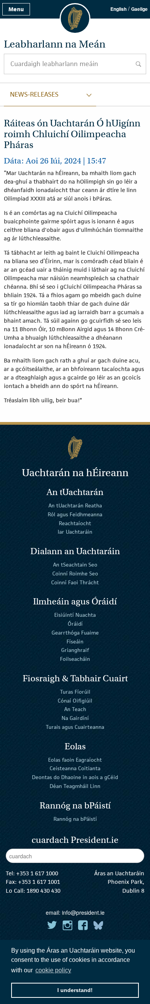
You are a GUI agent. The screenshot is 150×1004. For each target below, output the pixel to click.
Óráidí (75, 623)
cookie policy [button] (53, 970)
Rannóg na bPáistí (75, 818)
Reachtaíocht (75, 522)
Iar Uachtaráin (75, 531)
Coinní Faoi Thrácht (75, 582)
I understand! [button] (75, 990)
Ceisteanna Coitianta (75, 768)
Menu (16, 9)
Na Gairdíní (75, 718)
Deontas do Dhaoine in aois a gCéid (75, 777)
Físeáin (75, 641)
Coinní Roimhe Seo (75, 573)
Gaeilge (139, 8)
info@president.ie (83, 912)
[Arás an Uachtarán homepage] (75, 447)
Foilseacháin (75, 658)
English (118, 8)
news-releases (34, 94)
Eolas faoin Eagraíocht (75, 759)
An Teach (75, 709)
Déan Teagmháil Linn (75, 786)
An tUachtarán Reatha (75, 505)
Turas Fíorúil (75, 691)
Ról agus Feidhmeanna (75, 514)
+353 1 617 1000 (37, 873)
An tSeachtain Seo (75, 564)
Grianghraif (75, 650)
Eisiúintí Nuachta (75, 614)
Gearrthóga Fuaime (75, 632)
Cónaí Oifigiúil (75, 700)
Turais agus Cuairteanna (75, 726)
